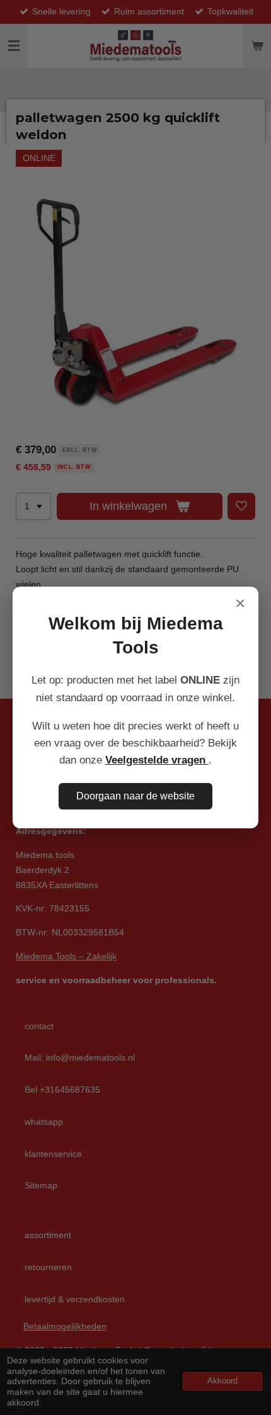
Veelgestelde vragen (157, 760)
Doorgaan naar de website (135, 796)
